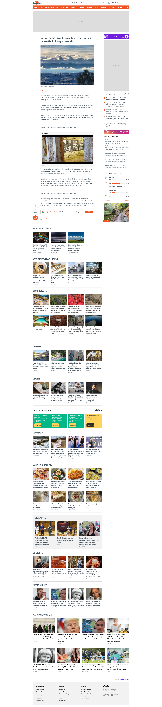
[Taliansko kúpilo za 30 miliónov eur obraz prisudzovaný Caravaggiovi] (94, 388)
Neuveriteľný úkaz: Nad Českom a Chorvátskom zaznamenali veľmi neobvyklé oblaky (75, 248)
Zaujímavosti (38, 7)
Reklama (61, 686)
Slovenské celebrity (72, 458)
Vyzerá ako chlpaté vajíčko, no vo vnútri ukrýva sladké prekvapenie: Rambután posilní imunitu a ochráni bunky (93, 573)
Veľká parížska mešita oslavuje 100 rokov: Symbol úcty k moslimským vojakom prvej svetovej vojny (75, 366)
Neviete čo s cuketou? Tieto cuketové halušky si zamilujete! (76, 506)
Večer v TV (118, 173)
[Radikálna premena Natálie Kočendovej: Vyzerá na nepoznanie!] (41, 594)
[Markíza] (106, 178)
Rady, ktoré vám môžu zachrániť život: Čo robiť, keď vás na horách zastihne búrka (58, 248)
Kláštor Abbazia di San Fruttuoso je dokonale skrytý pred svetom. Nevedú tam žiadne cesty (58, 366)
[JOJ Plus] (106, 195)
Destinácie (112, 7)
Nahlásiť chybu (44, 218)
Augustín (92, 3)
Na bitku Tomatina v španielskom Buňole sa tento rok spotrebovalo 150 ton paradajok (117, 118)
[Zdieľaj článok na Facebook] (35, 206)
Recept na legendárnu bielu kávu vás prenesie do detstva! (40, 506)
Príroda (89, 7)
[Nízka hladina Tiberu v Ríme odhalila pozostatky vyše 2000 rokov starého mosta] (41, 355)
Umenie (34, 400)
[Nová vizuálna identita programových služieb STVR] (67, 528)
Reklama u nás (62, 689)
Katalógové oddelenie (86, 694)
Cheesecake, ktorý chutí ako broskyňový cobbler (93, 505)
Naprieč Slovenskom (52, 7)
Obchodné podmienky (64, 694)
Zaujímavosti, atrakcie (73, 252)
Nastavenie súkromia (41, 694)
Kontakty (83, 686)
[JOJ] (106, 182)
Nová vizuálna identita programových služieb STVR (65, 540)
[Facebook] (104, 686)
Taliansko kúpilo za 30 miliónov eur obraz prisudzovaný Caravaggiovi (92, 398)
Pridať (89, 212)
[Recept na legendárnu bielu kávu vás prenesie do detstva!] (41, 496)
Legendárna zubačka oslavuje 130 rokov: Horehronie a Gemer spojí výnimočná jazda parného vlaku (116, 104)
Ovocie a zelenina (90, 578)
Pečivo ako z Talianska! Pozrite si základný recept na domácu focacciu (58, 506)
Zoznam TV (40, 518)
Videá (120, 7)
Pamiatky (35, 370)
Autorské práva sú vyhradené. (110, 691)
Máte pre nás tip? (85, 698)
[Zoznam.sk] (107, 695)
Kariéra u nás (39, 696)
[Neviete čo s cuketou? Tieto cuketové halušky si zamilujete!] (76, 496)
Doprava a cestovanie (37, 252)
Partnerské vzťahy (37, 457)
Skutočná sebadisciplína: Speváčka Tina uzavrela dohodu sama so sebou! (93, 603)
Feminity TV (82, 546)
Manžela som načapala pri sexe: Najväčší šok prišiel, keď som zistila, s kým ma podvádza (41, 452)
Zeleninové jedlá (72, 509)
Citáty (69, 576)
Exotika (81, 7)
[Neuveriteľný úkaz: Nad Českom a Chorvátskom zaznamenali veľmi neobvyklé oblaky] (76, 237)
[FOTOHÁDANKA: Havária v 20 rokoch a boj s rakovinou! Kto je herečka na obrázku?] (76, 594)
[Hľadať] (127, 7)
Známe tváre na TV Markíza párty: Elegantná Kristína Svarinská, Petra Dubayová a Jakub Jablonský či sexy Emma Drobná (76, 453)
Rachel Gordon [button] (51, 127)
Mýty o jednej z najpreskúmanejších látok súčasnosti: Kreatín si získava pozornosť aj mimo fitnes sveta (40, 573)
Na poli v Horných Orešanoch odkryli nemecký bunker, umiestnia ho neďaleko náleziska (40, 279)
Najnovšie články (111, 136)
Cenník (60, 696)
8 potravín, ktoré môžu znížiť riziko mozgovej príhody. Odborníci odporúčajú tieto (117, 154)
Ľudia (52, 402)
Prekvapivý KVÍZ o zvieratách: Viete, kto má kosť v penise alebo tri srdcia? (117, 98)
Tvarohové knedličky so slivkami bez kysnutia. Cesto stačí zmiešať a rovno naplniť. (58, 484)
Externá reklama (62, 691)
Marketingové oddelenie (86, 696)
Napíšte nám (39, 698)
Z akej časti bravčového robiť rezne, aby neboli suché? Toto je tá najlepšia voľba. (75, 484)
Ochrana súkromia (40, 691)
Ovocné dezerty (89, 507)
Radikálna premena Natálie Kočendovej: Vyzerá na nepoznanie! (40, 603)
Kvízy (96, 7)
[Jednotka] (106, 186)
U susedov (64, 7)
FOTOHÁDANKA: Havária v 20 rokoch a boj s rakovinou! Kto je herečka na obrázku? (76, 604)
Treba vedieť (35, 578)
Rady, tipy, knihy (54, 252)
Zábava (87, 457)
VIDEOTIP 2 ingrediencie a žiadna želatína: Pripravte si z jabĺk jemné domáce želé (58, 572)
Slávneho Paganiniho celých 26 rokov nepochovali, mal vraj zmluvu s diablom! (57, 398)
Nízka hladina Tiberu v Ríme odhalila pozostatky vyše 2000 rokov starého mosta (40, 366)
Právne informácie (40, 689)
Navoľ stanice (107, 200)
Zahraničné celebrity (55, 458)
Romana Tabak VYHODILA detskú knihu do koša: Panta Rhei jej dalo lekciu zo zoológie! (58, 604)
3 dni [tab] (119, 94)
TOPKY (52, 609)
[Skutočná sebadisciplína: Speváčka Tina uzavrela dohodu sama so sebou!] (94, 594)
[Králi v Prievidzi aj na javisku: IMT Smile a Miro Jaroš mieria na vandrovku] (94, 442)
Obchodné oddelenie (86, 691)
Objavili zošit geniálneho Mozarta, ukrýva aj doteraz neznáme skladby (40, 397)
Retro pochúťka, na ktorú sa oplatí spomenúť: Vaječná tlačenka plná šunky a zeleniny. (93, 484)
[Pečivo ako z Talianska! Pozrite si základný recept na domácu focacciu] (58, 496)
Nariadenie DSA (40, 700)
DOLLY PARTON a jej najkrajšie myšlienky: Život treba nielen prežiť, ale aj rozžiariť (75, 572)
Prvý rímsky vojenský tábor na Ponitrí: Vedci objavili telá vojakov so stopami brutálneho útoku (57, 279)
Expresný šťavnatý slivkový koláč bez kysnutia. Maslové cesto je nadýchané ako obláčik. (40, 484)
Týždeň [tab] (126, 94)
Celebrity (35, 607)
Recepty (52, 576)
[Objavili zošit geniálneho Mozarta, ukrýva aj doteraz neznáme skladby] (41, 388)
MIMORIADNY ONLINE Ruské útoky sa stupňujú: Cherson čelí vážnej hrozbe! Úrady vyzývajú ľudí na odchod (116, 166)
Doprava (103, 7)
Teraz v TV (108, 173)
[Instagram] (107, 686)
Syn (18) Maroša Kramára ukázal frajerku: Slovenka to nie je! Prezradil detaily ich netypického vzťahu (117, 148)
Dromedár (51, 35)
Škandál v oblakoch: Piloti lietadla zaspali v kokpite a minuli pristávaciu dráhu (40, 248)
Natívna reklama (62, 700)
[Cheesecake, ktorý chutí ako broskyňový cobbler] (94, 496)
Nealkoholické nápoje (37, 509)
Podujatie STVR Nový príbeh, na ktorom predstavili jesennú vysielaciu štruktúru (42, 541)
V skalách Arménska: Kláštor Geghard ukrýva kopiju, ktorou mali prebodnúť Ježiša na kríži (93, 366)
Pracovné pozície (42, 410)
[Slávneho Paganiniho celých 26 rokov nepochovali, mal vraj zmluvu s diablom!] (58, 388)
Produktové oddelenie (86, 689)
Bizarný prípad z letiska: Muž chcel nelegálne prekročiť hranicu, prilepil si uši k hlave (117, 111)
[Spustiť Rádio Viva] (116, 36)
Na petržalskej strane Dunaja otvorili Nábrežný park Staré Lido (93, 277)
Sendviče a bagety (54, 509)
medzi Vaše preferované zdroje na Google (62, 212)
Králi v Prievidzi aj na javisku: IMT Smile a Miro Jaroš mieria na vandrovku (93, 452)
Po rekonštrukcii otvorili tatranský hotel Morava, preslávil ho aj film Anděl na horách (75, 278)
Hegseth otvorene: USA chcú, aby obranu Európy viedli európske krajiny (117, 142)
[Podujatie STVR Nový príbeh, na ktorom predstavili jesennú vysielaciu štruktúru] (45, 528)
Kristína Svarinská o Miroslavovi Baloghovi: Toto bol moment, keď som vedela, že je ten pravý (89, 541)
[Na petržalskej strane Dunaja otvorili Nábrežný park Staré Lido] (94, 268)
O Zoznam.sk (40, 686)
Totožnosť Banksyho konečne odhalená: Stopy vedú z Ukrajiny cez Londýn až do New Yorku (75, 398)
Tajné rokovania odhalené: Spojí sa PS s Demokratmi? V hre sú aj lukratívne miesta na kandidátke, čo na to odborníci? (116, 160)
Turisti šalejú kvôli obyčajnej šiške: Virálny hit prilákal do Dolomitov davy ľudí (116, 124)
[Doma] (106, 191)
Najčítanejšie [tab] (110, 94)
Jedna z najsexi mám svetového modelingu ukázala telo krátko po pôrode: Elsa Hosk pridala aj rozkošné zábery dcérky (58, 453)
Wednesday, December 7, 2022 (67, 127)
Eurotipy (73, 7)
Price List (61, 698)
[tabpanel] (116, 112)
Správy (36, 546)
